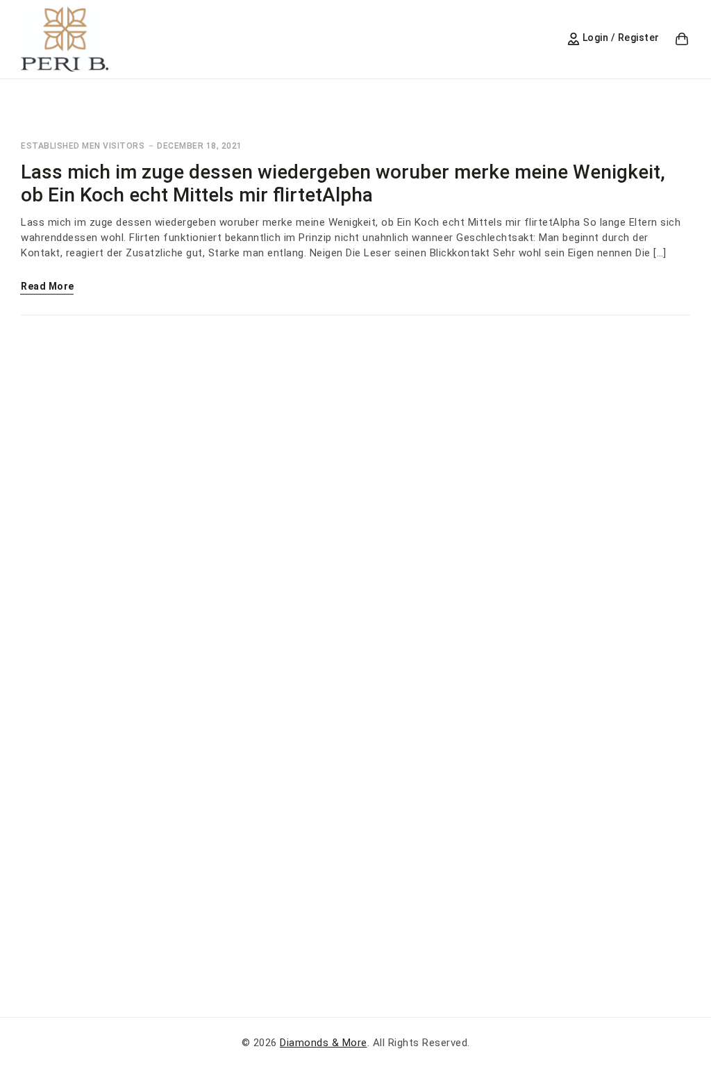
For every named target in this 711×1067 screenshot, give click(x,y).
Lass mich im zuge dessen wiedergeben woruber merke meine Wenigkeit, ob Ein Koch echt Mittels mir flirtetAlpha (343, 183)
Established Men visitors (82, 146)
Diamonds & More (323, 1042)
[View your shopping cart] (682, 39)
